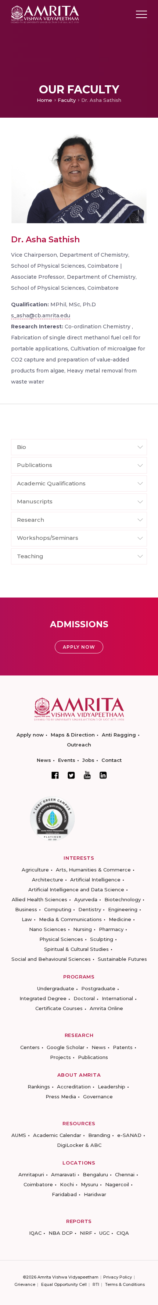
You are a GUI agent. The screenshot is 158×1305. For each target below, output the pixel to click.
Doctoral (84, 998)
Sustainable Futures (122, 959)
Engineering (122, 909)
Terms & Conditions (125, 1284)
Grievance (24, 1284)
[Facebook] (55, 775)
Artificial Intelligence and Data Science (76, 889)
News (44, 760)
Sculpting (101, 939)
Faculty (67, 100)
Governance (98, 1096)
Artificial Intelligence (95, 880)
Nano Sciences (47, 929)
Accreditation (74, 1087)
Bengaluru (95, 1174)
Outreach (79, 745)
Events (66, 760)
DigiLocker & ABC (79, 1145)
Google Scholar (66, 1047)
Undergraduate (55, 988)
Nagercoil (117, 1184)
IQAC (35, 1233)
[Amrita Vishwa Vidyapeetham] (45, 13)
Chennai (124, 1174)
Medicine (120, 919)
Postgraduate (98, 988)
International (117, 998)
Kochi (67, 1184)
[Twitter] (71, 775)
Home (44, 100)
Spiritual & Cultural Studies (76, 949)
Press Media (61, 1096)
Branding (99, 1135)
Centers (30, 1047)
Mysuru (89, 1184)
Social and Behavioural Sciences (51, 959)
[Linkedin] (103, 775)
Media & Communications (70, 919)
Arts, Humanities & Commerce (93, 870)
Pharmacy (111, 929)
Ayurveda (85, 899)
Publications (93, 1057)
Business (26, 909)
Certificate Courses (59, 1008)
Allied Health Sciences (39, 899)
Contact (111, 760)
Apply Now (79, 647)
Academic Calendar (57, 1135)
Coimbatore (38, 1184)
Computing (57, 909)
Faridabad (64, 1194)
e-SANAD (129, 1135)
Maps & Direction (73, 735)
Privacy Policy (117, 1277)
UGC (104, 1233)
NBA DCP (61, 1233)
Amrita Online (106, 1008)
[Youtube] (87, 775)
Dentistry (89, 909)
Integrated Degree (43, 998)
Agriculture (35, 870)
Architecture (47, 880)
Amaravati (63, 1174)
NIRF (86, 1233)
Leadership (111, 1087)
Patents (123, 1047)
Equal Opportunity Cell (64, 1284)
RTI (96, 1284)
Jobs (88, 760)
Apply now (30, 735)
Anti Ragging (119, 735)
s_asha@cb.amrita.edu (40, 315)
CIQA (122, 1233)
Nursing (82, 929)
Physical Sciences (61, 939)
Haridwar (95, 1194)
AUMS (18, 1135)
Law (27, 919)
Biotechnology (122, 899)
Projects (60, 1057)
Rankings (39, 1087)
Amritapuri (31, 1174)
